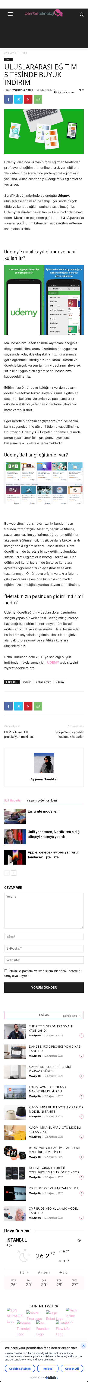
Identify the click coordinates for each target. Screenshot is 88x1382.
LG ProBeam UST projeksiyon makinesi (19, 734)
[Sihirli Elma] (35, 1315)
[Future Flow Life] (64, 1328)
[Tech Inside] (74, 1315)
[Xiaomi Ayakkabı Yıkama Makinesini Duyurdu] (15, 1092)
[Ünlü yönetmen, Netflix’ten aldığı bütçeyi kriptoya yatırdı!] (15, 836)
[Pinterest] (28, 99)
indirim (27, 681)
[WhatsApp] (38, 99)
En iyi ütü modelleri (43, 811)
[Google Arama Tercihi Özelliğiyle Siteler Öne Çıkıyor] (15, 1173)
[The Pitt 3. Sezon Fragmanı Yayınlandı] (15, 1031)
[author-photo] (44, 773)
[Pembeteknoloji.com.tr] (44, 13)
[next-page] (13, 873)
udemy (60, 681)
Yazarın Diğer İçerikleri (42, 800)
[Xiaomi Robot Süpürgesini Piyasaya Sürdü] (15, 1072)
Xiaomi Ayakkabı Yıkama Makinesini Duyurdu (47, 1089)
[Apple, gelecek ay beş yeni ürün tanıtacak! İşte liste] (15, 857)
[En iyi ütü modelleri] (15, 816)
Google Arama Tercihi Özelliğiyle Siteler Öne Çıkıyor (54, 1170)
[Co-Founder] (45, 1328)
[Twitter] (18, 99)
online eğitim (43, 681)
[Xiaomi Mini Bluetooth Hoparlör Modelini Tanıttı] (15, 1112)
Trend (23, 53)
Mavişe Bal (35, 1035)
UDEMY (53, 662)
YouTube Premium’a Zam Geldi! (53, 1188)
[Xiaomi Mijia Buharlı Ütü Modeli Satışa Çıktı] (15, 1132)
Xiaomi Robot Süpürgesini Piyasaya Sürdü (50, 1069)
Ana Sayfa (10, 53)
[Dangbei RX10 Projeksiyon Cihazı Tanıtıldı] (15, 1051)
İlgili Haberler (13, 800)
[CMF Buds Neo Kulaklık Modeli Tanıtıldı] (15, 1213)
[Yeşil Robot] (55, 1315)
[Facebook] (8, 99)
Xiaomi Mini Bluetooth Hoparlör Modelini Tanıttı (56, 1109)
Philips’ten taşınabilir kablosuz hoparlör (70, 734)
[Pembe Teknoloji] (25, 1328)
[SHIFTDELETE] (15, 1315)
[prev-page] (7, 873)
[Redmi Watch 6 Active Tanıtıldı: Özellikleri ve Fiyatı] (15, 1153)
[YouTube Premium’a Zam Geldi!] (15, 1193)
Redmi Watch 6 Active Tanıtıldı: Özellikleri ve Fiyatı (54, 1150)
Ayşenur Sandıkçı (23, 89)
